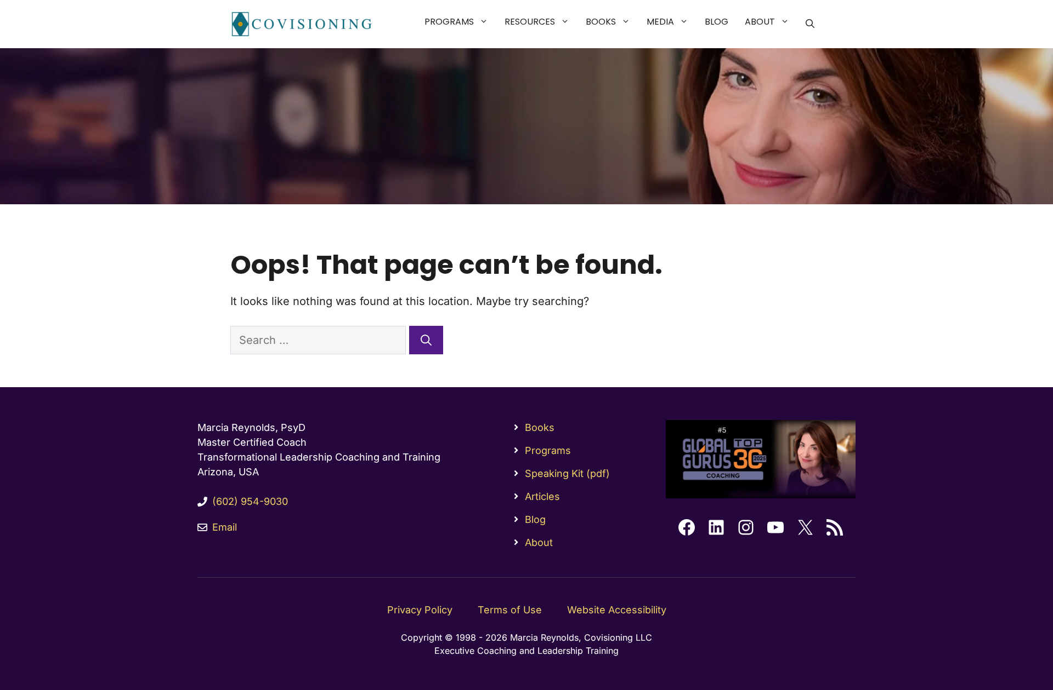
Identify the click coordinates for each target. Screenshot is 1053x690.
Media (660, 21)
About (760, 21)
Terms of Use (510, 610)
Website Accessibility (616, 610)
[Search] (426, 340)
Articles (542, 496)
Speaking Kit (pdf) (567, 473)
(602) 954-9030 (250, 501)
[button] (485, 22)
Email (224, 527)
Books (601, 21)
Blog (716, 21)
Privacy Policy (419, 610)
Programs (449, 21)
